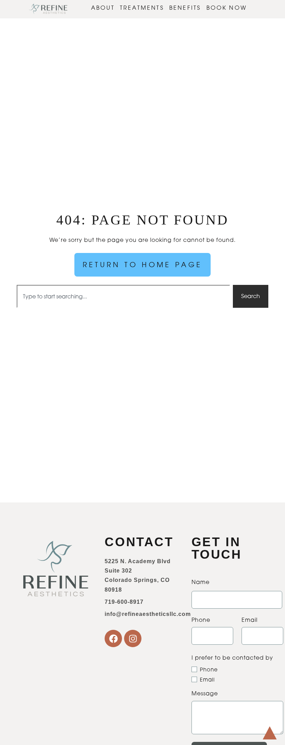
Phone (209, 669)
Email (207, 680)
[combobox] (123, 296)
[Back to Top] (270, 732)
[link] (48, 9)
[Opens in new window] (113, 638)
